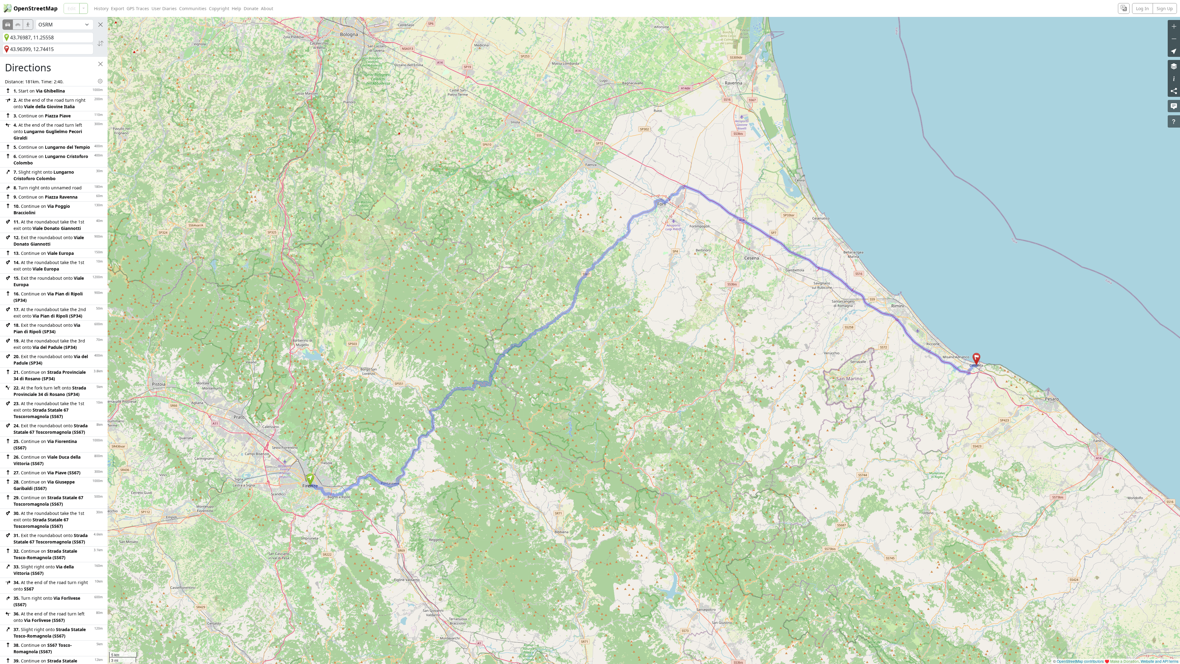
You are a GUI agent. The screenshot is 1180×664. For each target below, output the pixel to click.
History (101, 8)
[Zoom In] (1174, 26)
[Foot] (28, 24)
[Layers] (1174, 66)
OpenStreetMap (35, 8)
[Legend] (1174, 78)
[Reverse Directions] (100, 43)
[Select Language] (1124, 8)
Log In (1142, 8)
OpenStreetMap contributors (1080, 661)
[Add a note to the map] (1174, 106)
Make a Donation (1124, 661)
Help (236, 8)
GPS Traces (138, 8)
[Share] (1174, 91)
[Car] (7, 24)
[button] (310, 479)
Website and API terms (1159, 661)
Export (117, 8)
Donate (251, 8)
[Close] (100, 24)
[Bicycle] (18, 24)
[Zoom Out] (1174, 38)
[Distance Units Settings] (100, 81)
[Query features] (1174, 121)
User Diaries (164, 8)
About (267, 8)
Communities (192, 8)
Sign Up (1165, 8)
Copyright (219, 8)
